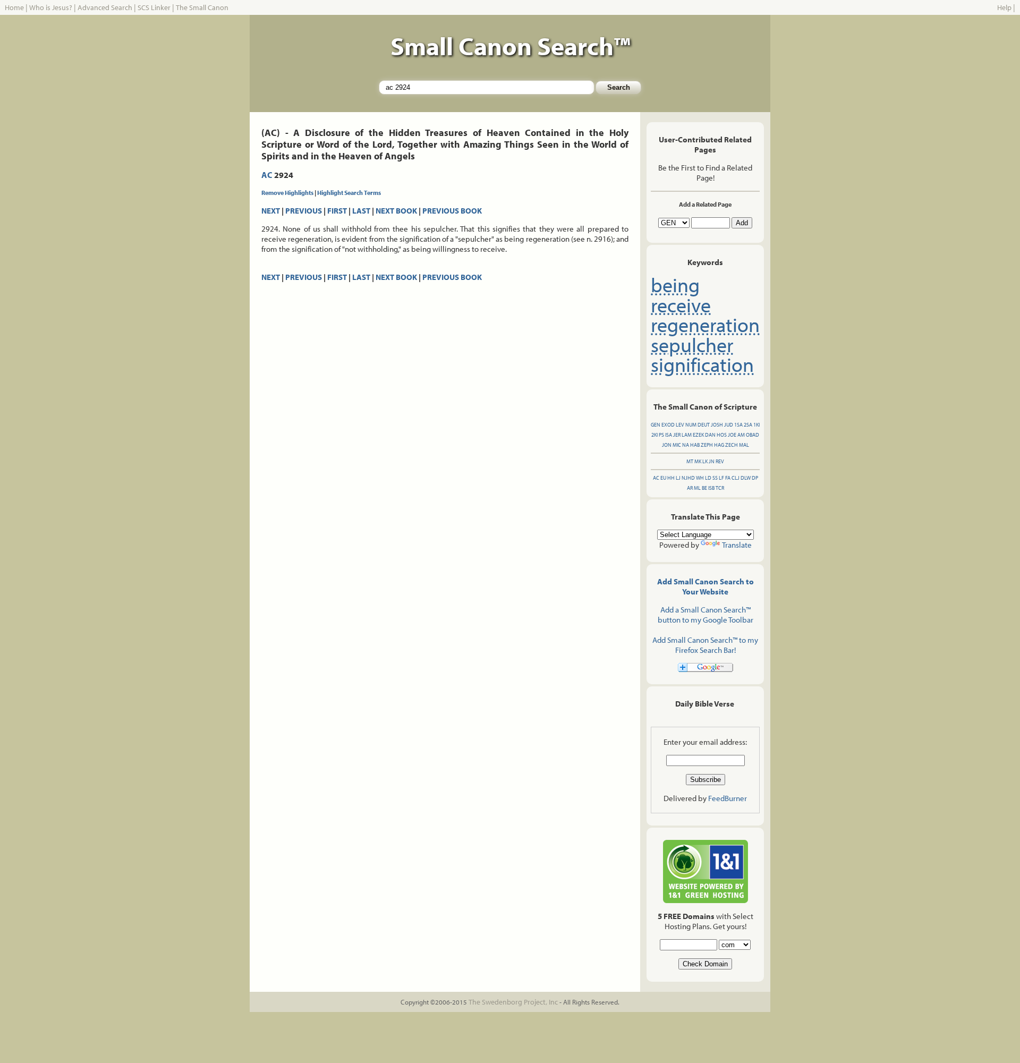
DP (755, 477)
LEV (680, 424)
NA (685, 444)
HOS (722, 434)
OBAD (752, 434)
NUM (690, 424)
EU (663, 477)
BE (704, 487)
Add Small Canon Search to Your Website (705, 586)
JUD (728, 424)
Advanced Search (105, 7)
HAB (695, 444)
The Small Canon (202, 7)
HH (671, 477)
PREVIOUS (303, 211)
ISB (711, 487)
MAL (744, 444)
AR (690, 487)
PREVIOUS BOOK (452, 211)
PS (661, 434)
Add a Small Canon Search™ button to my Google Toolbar (705, 615)
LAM (687, 434)
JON (667, 444)
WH (700, 477)
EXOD (668, 424)
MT (689, 461)
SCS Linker (154, 7)
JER (677, 434)
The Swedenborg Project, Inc (513, 1002)
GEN (655, 424)
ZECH (731, 444)
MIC (677, 444)
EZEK (698, 434)
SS (715, 477)
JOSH (717, 424)
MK (697, 461)
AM (741, 434)
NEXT (270, 211)
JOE (732, 434)
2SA (748, 424)
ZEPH (707, 444)
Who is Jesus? (50, 7)
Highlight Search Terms (349, 193)
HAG (719, 444)
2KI (654, 434)
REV (720, 461)
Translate (737, 545)
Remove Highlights (287, 193)
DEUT (704, 424)
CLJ (736, 477)
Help (1004, 7)
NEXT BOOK (396, 211)
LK (705, 461)
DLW (746, 477)
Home (14, 7)
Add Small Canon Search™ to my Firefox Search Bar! (705, 645)
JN (712, 461)
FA (727, 477)
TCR (720, 487)
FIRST (337, 211)
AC (267, 174)
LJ (678, 477)
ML (697, 487)
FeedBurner (727, 798)
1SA (738, 424)
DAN (710, 434)
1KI (756, 424)
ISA (668, 434)
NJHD (688, 477)
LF (721, 477)
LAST (361, 211)
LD (708, 477)
